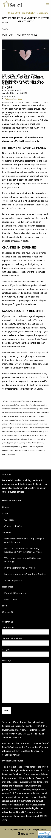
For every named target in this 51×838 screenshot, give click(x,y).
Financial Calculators (15, 593)
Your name (18, 627)
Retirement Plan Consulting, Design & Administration (24, 540)
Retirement (9, 99)
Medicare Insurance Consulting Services (25, 574)
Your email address (23, 638)
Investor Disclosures (12, 761)
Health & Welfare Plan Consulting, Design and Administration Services (23, 550)
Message (17, 660)
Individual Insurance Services (19, 568)
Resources (7, 587)
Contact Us (8, 612)
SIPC (43, 726)
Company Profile (13, 526)
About (5, 513)
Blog (4, 605)
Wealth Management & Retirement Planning (23, 560)
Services (6, 532)
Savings (18, 99)
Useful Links (10, 599)
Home (5, 507)
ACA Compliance (13, 580)
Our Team (9, 520)
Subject (17, 649)
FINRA (37, 726)
